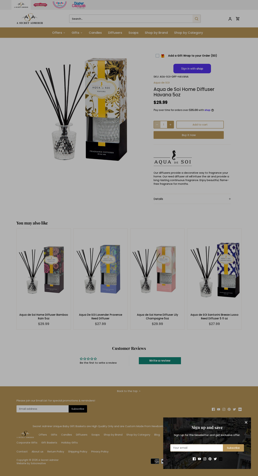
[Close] (246, 422)
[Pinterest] (210, 459)
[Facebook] (194, 459)
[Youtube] (199, 459)
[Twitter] (215, 459)
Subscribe (233, 448)
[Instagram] (204, 459)
